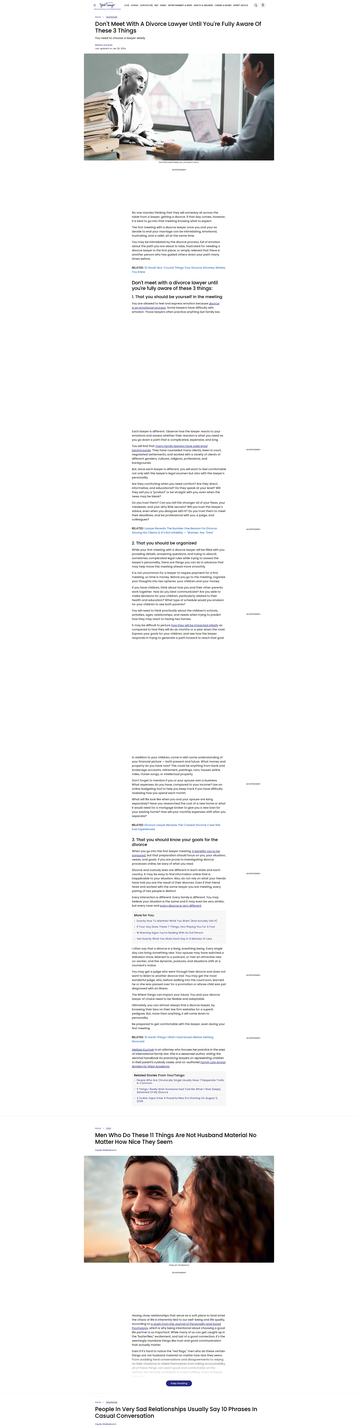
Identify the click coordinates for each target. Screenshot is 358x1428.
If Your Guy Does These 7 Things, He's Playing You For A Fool (176, 926)
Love (126, 5)
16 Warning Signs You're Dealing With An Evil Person (170, 932)
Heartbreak (111, 17)
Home (98, 17)
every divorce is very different (180, 906)
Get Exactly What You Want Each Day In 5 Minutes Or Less (174, 938)
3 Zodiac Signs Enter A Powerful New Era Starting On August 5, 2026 (177, 1100)
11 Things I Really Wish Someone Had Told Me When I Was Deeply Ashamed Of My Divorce (179, 1091)
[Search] (255, 5)
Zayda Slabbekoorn (105, 1150)
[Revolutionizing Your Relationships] (108, 5)
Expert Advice (240, 5)
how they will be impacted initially (194, 625)
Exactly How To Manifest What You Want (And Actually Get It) (177, 920)
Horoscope (146, 5)
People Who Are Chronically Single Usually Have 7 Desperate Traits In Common (180, 1082)
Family (163, 5)
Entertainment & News (180, 5)
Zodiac (135, 5)
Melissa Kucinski (103, 45)
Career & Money (223, 5)
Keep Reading (179, 1383)
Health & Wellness (203, 5)
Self (156, 5)
